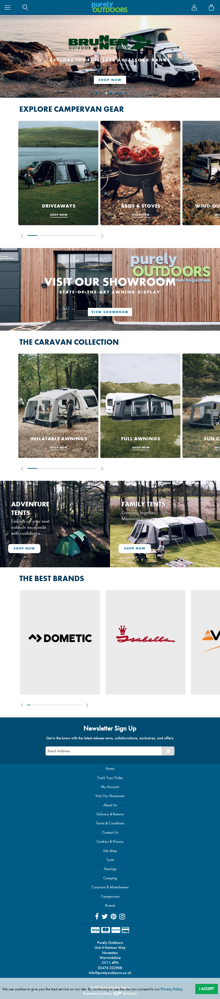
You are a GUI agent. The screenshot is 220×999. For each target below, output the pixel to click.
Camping (110, 878)
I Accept (206, 988)
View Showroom (110, 312)
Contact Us (110, 832)
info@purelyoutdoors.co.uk (110, 972)
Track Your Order (110, 778)
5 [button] (72, 235)
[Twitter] (105, 917)
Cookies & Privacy (110, 841)
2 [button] (42, 235)
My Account (110, 787)
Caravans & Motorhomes (110, 887)
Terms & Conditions (110, 823)
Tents (110, 860)
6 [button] (82, 235)
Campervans (110, 896)
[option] (58, 173)
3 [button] (52, 235)
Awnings (110, 869)
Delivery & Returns (110, 814)
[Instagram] (122, 917)
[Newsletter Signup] (168, 750)
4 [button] (62, 235)
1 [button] (32, 235)
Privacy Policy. (172, 989)
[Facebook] (97, 917)
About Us (110, 805)
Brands (110, 905)
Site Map (110, 851)
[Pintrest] (113, 917)
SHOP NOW (110, 80)
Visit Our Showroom (110, 796)
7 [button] (91, 235)
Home (110, 768)
